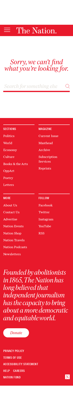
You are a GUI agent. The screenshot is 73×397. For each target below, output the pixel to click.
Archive (44, 150)
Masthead (46, 143)
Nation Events (13, 226)
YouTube (45, 226)
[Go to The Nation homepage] (36, 30)
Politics (8, 136)
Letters (8, 185)
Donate (16, 332)
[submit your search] (67, 86)
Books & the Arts (15, 164)
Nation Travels (14, 240)
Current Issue (48, 136)
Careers (19, 371)
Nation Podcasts (15, 247)
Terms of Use (12, 357)
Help (6, 371)
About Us (10, 205)
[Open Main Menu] (7, 30)
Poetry (8, 178)
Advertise (10, 219)
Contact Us (11, 212)
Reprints (45, 168)
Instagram (46, 219)
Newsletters (12, 254)
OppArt (8, 171)
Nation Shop (12, 233)
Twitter (44, 212)
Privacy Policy (13, 351)
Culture (8, 157)
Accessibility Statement (20, 364)
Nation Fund (11, 377)
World (7, 143)
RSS (41, 233)
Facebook (46, 205)
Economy (10, 150)
